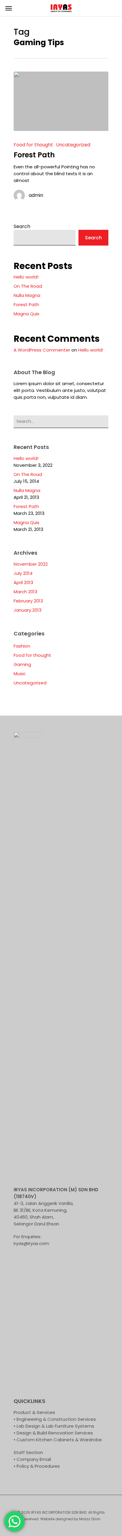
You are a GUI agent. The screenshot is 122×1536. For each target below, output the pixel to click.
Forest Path (26, 304)
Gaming (22, 664)
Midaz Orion (89, 1518)
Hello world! (26, 277)
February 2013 (28, 601)
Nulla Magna (27, 295)
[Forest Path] (61, 101)
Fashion (22, 646)
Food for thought (33, 145)
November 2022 (31, 564)
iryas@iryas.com (31, 1243)
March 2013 (25, 592)
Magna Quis (26, 314)
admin (36, 195)
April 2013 (23, 582)
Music (20, 673)
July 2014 (23, 573)
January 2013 (27, 610)
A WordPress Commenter (42, 350)
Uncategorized (73, 145)
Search (22, 226)
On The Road (28, 286)
